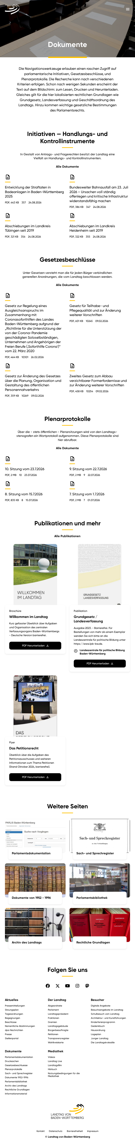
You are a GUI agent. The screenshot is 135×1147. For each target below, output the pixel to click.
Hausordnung (98, 1030)
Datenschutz (55, 1131)
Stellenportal (11, 1038)
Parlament (53, 1009)
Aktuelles (11, 1000)
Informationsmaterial (16, 1093)
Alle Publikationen (67, 536)
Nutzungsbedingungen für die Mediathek (64, 1074)
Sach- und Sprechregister (19, 1073)
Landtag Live (55, 1061)
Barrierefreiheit (75, 1131)
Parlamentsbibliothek (16, 1081)
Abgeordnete (55, 1005)
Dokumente (13, 1051)
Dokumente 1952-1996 (16, 1077)
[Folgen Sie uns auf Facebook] (47, 985)
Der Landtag (57, 1000)
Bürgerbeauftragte (58, 1030)
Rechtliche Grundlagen (17, 1089)
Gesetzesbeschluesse (16, 1065)
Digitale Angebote (100, 1005)
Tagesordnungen (14, 1013)
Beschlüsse (10, 1022)
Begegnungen (12, 1017)
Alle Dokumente (67, 166)
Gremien (52, 1022)
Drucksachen (12, 1061)
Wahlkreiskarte (56, 1042)
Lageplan (96, 1034)
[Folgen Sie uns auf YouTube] (67, 985)
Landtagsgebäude (58, 1026)
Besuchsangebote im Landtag (107, 1009)
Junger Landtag (99, 1038)
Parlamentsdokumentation (19, 1057)
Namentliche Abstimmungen (20, 1026)
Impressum (92, 1131)
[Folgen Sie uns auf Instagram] (77, 985)
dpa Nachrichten (14, 1030)
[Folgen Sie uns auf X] (57, 985)
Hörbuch (52, 1069)
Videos (51, 1057)
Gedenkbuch (98, 1026)
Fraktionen (53, 1017)
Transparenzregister (58, 1038)
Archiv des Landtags (16, 1085)
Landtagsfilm (55, 1065)
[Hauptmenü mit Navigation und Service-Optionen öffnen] (127, 9)
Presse (8, 1034)
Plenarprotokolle (13, 1069)
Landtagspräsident (58, 1013)
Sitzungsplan (12, 1009)
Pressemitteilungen (15, 1005)
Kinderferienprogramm (103, 1022)
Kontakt (41, 1131)
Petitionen (53, 1034)
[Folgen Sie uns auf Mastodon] (87, 985)
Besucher (97, 1000)
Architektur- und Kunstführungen (108, 1017)
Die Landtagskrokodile (103, 1042)
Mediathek (55, 1051)
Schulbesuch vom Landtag (105, 1013)
